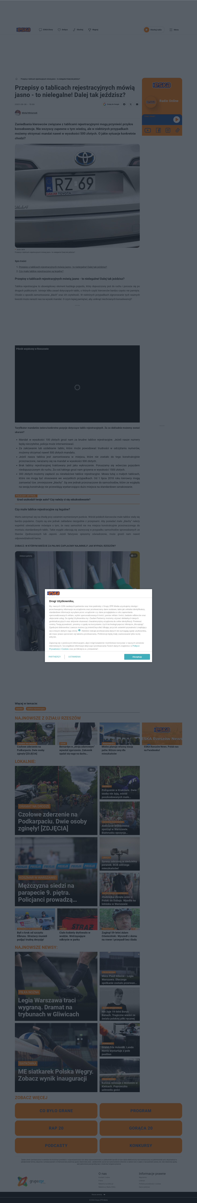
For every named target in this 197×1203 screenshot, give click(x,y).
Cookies (65, 649)
